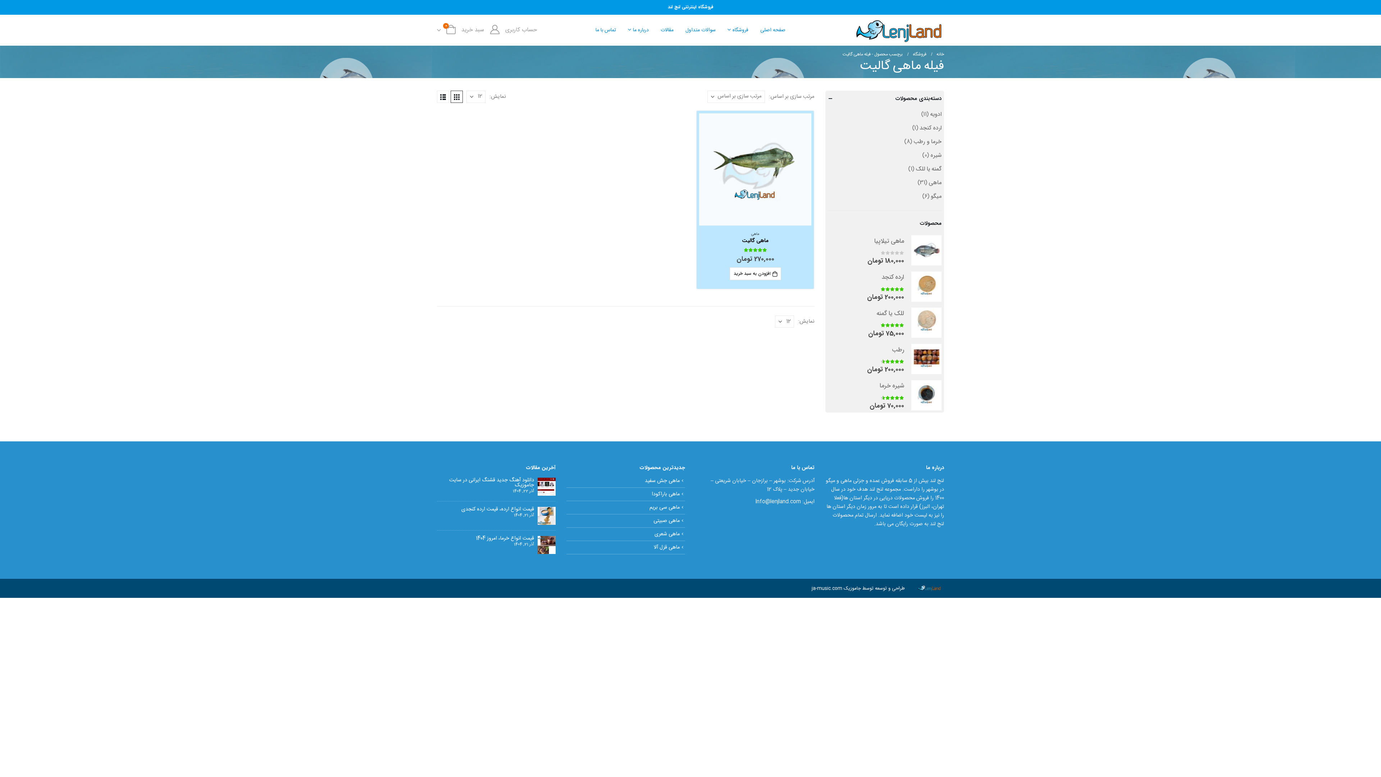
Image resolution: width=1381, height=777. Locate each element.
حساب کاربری (521, 30)
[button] (457, 97)
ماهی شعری (667, 534)
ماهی (755, 234)
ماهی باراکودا (666, 494)
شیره (936, 155)
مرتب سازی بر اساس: (792, 96)
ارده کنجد (931, 127)
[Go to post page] (547, 486)
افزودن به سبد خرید (752, 273)
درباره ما (641, 30)
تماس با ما (606, 30)
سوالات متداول (700, 30)
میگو (936, 196)
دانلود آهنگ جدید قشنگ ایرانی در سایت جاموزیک (491, 483)
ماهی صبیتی (666, 521)
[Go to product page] (755, 169)
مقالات (667, 30)
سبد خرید (472, 30)
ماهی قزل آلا (667, 547)
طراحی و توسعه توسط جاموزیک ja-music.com (858, 588)
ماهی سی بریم (665, 507)
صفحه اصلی (772, 30)
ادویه (936, 114)
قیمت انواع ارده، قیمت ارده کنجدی (497, 509)
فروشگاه (740, 30)
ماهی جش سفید (662, 481)
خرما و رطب (927, 141)
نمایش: (497, 96)
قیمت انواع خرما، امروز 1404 (505, 538)
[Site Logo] (899, 30)
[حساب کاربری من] (494, 30)
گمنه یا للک (929, 168)
